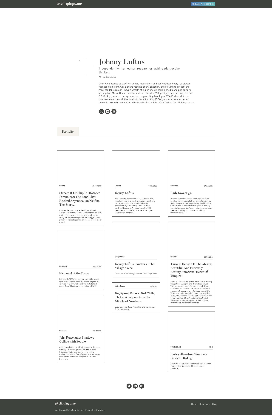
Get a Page (204, 404)
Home (194, 404)
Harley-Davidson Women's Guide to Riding (188, 356)
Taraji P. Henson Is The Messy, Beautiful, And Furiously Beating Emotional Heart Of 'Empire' (191, 270)
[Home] (69, 4)
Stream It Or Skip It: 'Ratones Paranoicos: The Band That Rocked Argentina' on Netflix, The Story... (79, 199)
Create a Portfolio (203, 4)
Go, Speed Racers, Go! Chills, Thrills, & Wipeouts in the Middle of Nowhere (135, 297)
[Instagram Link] (114, 112)
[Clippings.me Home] (65, 404)
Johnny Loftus (124, 193)
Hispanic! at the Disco (74, 273)
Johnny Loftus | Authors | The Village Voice (134, 266)
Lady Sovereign (181, 193)
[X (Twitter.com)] (102, 112)
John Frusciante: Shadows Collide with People (76, 339)
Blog (214, 404)
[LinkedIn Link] (108, 112)
